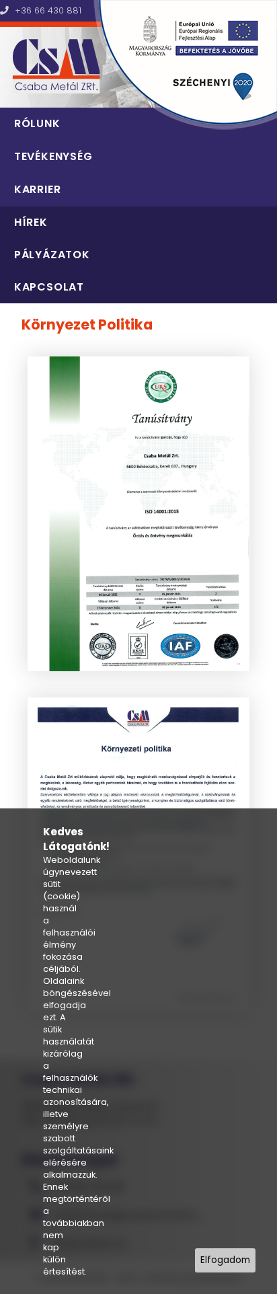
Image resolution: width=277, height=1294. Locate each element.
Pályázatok (52, 254)
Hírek (31, 222)
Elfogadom (225, 1260)
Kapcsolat (49, 287)
